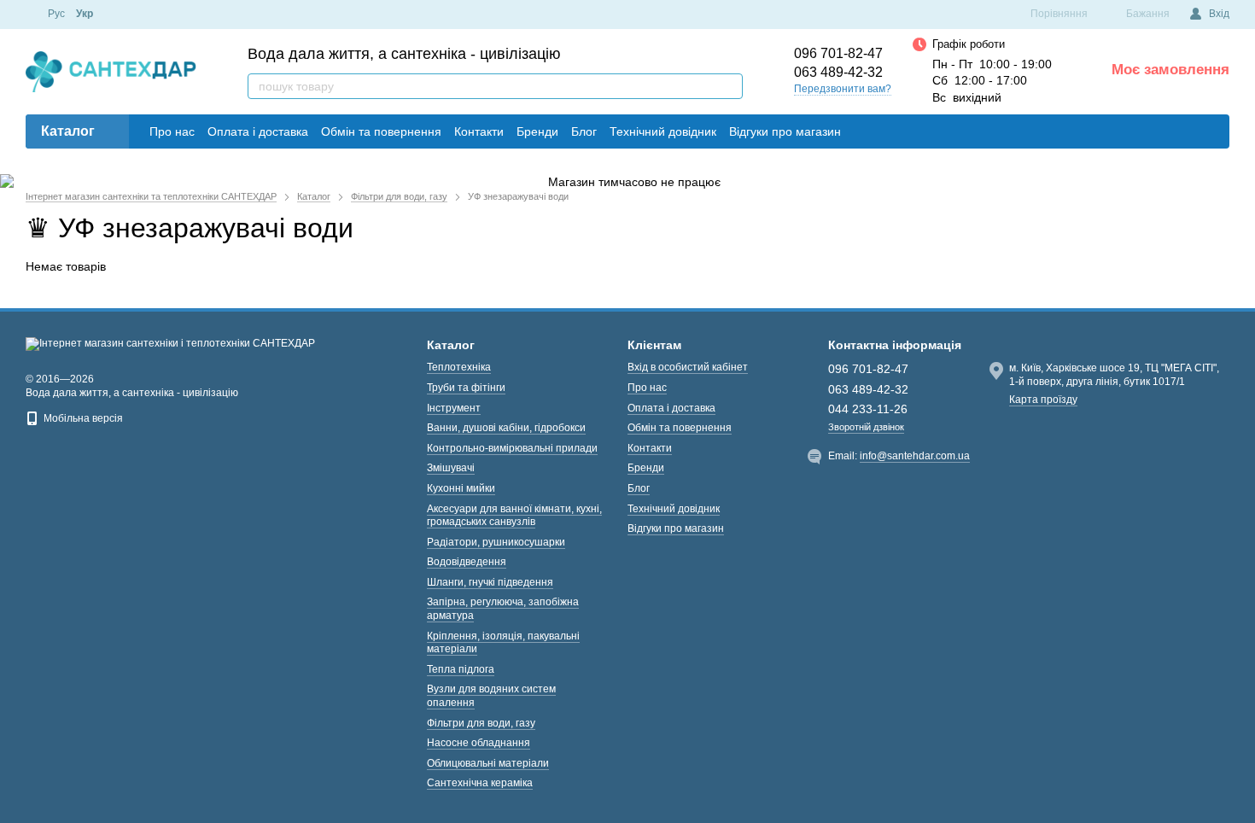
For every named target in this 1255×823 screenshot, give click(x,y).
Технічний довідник (663, 131)
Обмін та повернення (381, 131)
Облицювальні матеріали (488, 763)
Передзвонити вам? (842, 89)
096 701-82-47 (838, 54)
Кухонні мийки (461, 488)
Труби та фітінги (466, 388)
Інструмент (454, 408)
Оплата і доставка (257, 131)
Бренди (537, 131)
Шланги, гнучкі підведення (490, 582)
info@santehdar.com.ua (915, 456)
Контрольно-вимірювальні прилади (512, 448)
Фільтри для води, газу (481, 723)
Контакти (479, 131)
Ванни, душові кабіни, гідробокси (506, 428)
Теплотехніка (459, 367)
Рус (56, 14)
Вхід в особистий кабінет (688, 367)
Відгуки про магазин (785, 131)
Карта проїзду (1043, 400)
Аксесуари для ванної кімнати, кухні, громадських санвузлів (514, 515)
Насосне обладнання (478, 743)
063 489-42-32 (838, 72)
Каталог (68, 131)
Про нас (172, 131)
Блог (584, 131)
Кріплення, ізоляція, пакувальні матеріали (503, 643)
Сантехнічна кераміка (480, 783)
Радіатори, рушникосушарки (496, 542)
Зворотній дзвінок (866, 427)
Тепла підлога (460, 669)
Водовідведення (466, 562)
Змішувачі (451, 468)
